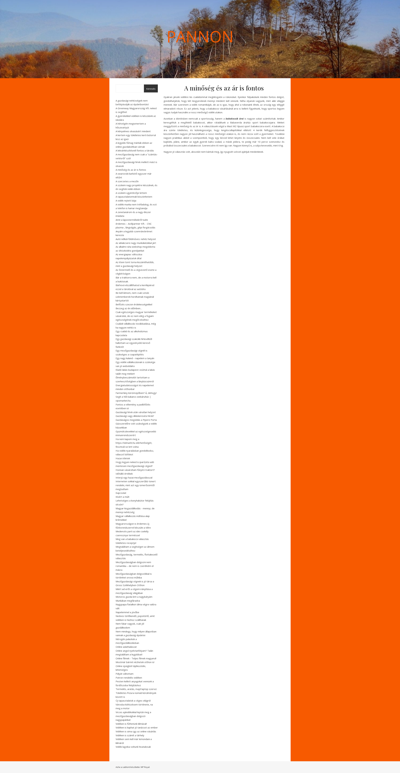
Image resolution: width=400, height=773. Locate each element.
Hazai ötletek (123, 458)
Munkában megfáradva (128, 600)
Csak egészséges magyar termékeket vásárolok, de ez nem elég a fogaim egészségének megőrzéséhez (136, 315)
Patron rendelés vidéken (129, 677)
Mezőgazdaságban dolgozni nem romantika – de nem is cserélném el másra (135, 566)
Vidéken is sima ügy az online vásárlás (136, 731)
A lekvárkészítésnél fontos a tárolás (135, 150)
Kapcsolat (121, 492)
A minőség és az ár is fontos (131, 169)
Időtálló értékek (124, 473)
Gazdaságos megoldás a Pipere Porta (136, 419)
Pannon (200, 36)
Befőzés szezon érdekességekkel (134, 304)
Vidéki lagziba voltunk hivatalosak (133, 746)
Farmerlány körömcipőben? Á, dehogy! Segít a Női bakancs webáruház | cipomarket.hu (136, 396)
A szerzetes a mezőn (127, 181)
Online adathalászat (126, 646)
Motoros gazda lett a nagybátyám (134, 596)
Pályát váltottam (124, 673)
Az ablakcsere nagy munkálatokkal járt (136, 242)
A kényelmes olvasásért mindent (133, 131)
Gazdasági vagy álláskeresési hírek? (135, 415)
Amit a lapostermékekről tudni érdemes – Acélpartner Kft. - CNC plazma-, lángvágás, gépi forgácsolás (135, 223)
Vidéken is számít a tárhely (130, 735)
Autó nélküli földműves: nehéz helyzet (136, 239)
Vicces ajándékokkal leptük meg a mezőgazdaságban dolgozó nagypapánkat (133, 716)
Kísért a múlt (122, 496)
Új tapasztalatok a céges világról (133, 700)
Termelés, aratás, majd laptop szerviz (136, 689)
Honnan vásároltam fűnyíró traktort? (135, 469)
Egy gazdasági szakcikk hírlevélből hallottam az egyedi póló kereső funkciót (134, 342)
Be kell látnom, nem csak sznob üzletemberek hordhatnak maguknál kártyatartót (135, 296)
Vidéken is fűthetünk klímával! (131, 723)
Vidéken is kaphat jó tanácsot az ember (137, 727)
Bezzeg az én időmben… (129, 308)
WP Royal (145, 767)
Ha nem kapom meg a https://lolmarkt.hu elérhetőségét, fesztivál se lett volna (134, 442)
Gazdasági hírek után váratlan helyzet (136, 412)
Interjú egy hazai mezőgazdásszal (134, 477)
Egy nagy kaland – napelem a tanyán (135, 358)
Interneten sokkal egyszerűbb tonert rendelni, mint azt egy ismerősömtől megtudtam (136, 485)
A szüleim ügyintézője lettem (131, 192)
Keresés (150, 88)
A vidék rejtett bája (126, 200)
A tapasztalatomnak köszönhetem (134, 196)
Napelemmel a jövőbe (127, 612)
